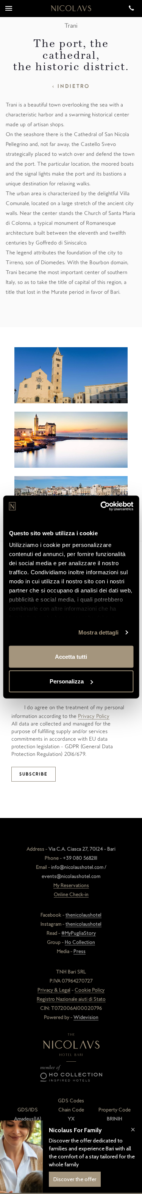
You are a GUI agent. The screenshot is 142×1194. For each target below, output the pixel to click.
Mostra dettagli (98, 632)
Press (79, 951)
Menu (8, 8)
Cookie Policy (90, 990)
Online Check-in (71, 894)
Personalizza (67, 681)
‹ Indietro (71, 86)
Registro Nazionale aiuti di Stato (71, 999)
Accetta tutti (71, 656)
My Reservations (71, 885)
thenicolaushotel (83, 915)
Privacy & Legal (53, 990)
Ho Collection (80, 942)
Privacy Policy (93, 716)
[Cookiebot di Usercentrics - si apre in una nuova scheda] (101, 506)
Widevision (85, 1017)
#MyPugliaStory (78, 933)
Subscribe (33, 774)
